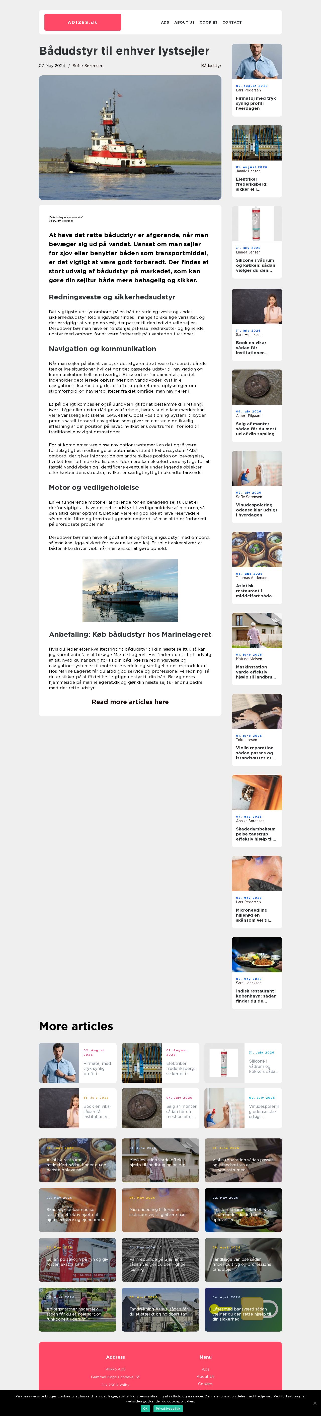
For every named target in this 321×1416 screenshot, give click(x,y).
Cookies (208, 22)
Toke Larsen (246, 740)
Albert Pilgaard (249, 415)
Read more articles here (130, 702)
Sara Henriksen (249, 334)
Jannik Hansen (248, 171)
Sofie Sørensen (87, 65)
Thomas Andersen (251, 578)
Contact (232, 22)
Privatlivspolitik (168, 1408)
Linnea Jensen (248, 252)
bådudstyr (211, 65)
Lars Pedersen (248, 90)
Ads (165, 22)
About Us (184, 22)
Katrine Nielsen (249, 659)
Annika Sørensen (250, 821)
